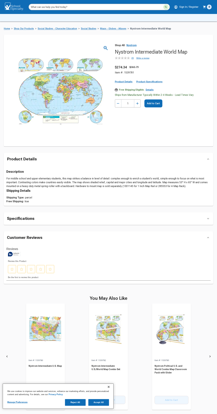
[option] (45, 357)
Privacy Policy (56, 394)
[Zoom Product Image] (105, 48)
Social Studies (88, 28)
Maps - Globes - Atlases (113, 28)
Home (7, 28)
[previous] (7, 357)
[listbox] (108, 357)
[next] (210, 357)
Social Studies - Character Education (57, 28)
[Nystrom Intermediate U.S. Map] (45, 331)
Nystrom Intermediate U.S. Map (45, 366)
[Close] (108, 386)
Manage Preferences (17, 402)
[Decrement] (118, 103)
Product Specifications (149, 81)
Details (150, 89)
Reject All (75, 402)
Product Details (123, 81)
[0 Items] (204, 7)
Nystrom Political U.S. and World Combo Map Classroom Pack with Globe (171, 369)
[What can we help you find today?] (166, 7)
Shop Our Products (24, 28)
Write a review (142, 58)
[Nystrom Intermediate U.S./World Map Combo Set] (108, 331)
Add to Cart (153, 103)
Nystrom (131, 45)
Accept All (99, 402)
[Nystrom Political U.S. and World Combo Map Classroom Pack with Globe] (171, 331)
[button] (186, 7)
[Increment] (137, 103)
